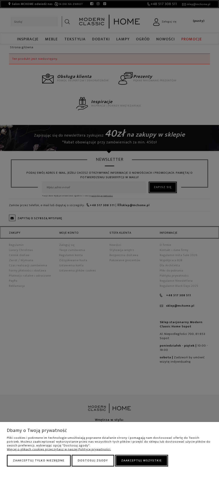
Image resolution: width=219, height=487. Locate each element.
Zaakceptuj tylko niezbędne (39, 460)
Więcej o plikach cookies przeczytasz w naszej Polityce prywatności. (59, 449)
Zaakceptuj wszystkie (141, 460)
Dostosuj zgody (93, 460)
